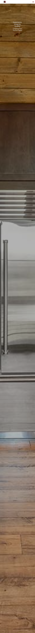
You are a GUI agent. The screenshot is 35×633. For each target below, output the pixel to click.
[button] (33, 1)
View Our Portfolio (17, 32)
